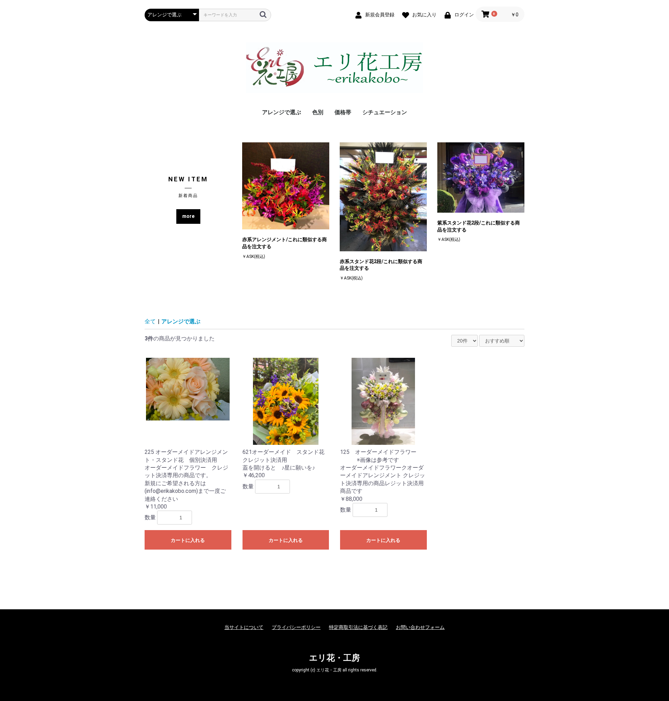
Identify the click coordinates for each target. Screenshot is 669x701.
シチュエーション (384, 112)
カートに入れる (188, 540)
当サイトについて (243, 627)
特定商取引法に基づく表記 (358, 627)
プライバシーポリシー (296, 627)
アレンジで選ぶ (281, 112)
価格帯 (342, 112)
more (188, 216)
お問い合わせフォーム (420, 627)
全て (150, 321)
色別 (317, 112)
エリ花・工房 (334, 658)
